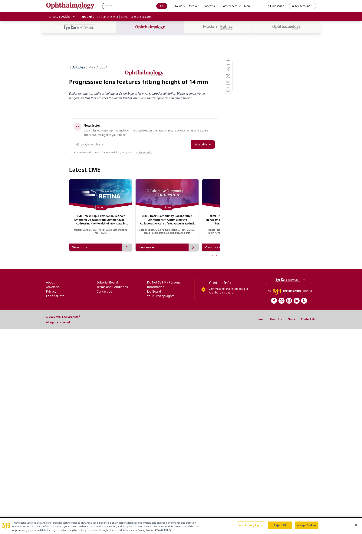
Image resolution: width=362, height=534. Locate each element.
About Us (275, 319)
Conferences (229, 6)
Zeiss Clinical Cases (141, 16)
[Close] (356, 525)
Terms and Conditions (112, 287)
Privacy (51, 291)
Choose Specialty (59, 16)
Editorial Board (107, 282)
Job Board (154, 291)
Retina (124, 16)
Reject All (280, 525)
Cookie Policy (163, 530)
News (291, 319)
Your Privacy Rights (160, 296)
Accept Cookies (306, 525)
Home (259, 319)
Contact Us (104, 291)
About (50, 282)
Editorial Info (55, 296)
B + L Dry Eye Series (107, 16)
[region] (181, 525)
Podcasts (209, 6)
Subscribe (200, 144)
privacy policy (145, 152)
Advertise (52, 287)
